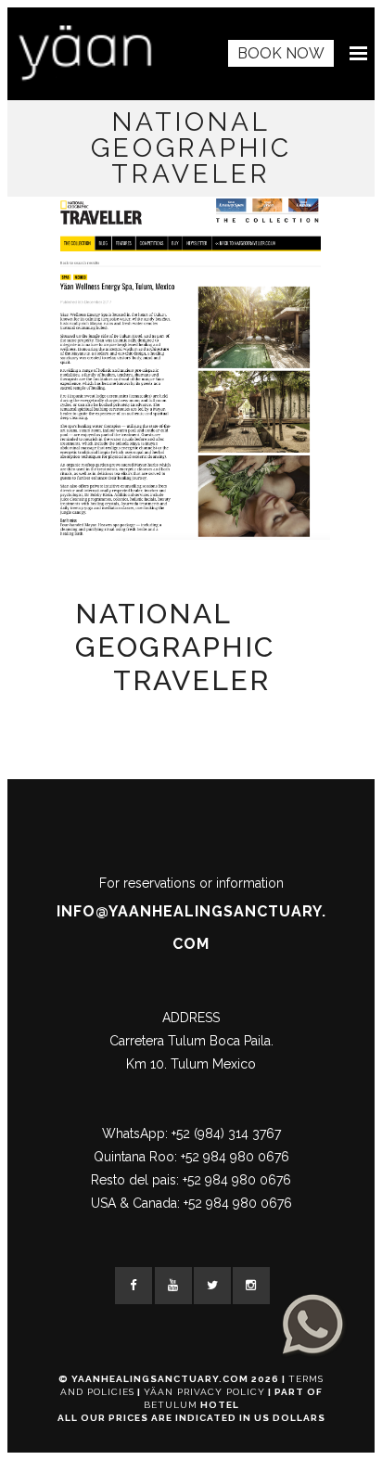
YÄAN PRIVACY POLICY (204, 1392)
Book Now (281, 53)
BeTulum (170, 1405)
